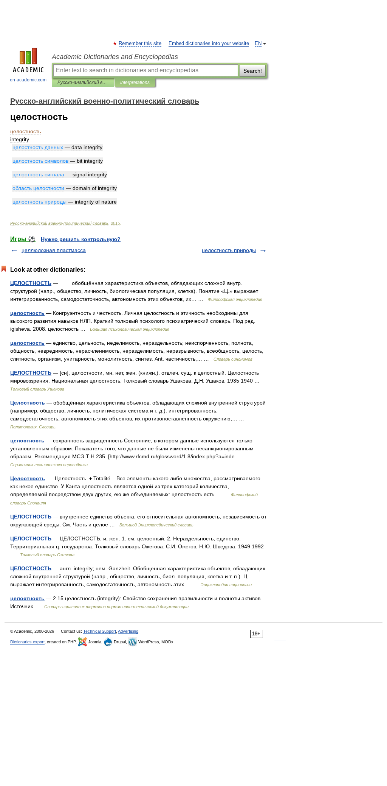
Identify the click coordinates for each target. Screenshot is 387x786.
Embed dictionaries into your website (209, 43)
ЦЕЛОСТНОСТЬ (30, 283)
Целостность (27, 403)
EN (258, 43)
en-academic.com (28, 79)
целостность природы (229, 250)
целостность (27, 313)
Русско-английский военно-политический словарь (82, 82)
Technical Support (99, 631)
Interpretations (135, 82)
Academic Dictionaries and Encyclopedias (115, 57)
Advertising (128, 631)
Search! (252, 71)
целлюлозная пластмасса (54, 250)
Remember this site (140, 43)
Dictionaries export (27, 642)
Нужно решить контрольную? (81, 239)
